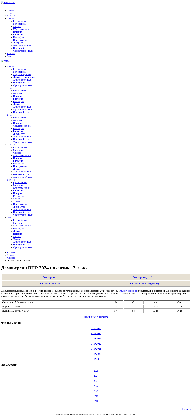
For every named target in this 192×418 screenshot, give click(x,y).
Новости (186, 409)
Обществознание (22, 29)
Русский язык (20, 21)
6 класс (11, 15)
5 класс (11, 13)
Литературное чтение (24, 77)
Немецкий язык (21, 48)
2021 (96, 391)
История (17, 32)
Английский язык (22, 45)
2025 (96, 370)
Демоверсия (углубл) (143, 277)
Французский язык (23, 50)
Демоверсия (49, 277)
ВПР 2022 (96, 343)
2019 (96, 401)
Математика (19, 23)
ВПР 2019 (96, 359)
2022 (96, 386)
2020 (96, 396)
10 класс (11, 56)
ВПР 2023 (96, 338)
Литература (19, 42)
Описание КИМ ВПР (49, 283)
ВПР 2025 (96, 328)
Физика (17, 26)
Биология (18, 34)
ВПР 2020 (96, 354)
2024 (96, 376)
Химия (16, 201)
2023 (96, 381)
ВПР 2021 (96, 349)
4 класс (11, 10)
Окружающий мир (22, 74)
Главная (11, 252)
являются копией (129, 290)
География (18, 37)
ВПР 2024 (96, 333)
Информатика (20, 40)
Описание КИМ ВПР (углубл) (143, 283)
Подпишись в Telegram (96, 317)
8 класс (11, 53)
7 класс (11, 18)
